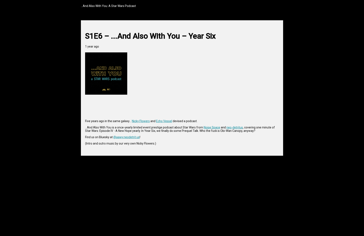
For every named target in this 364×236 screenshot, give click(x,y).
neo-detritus (234, 127)
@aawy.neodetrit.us (126, 137)
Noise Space (212, 127)
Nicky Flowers (141, 121)
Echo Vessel (164, 121)
